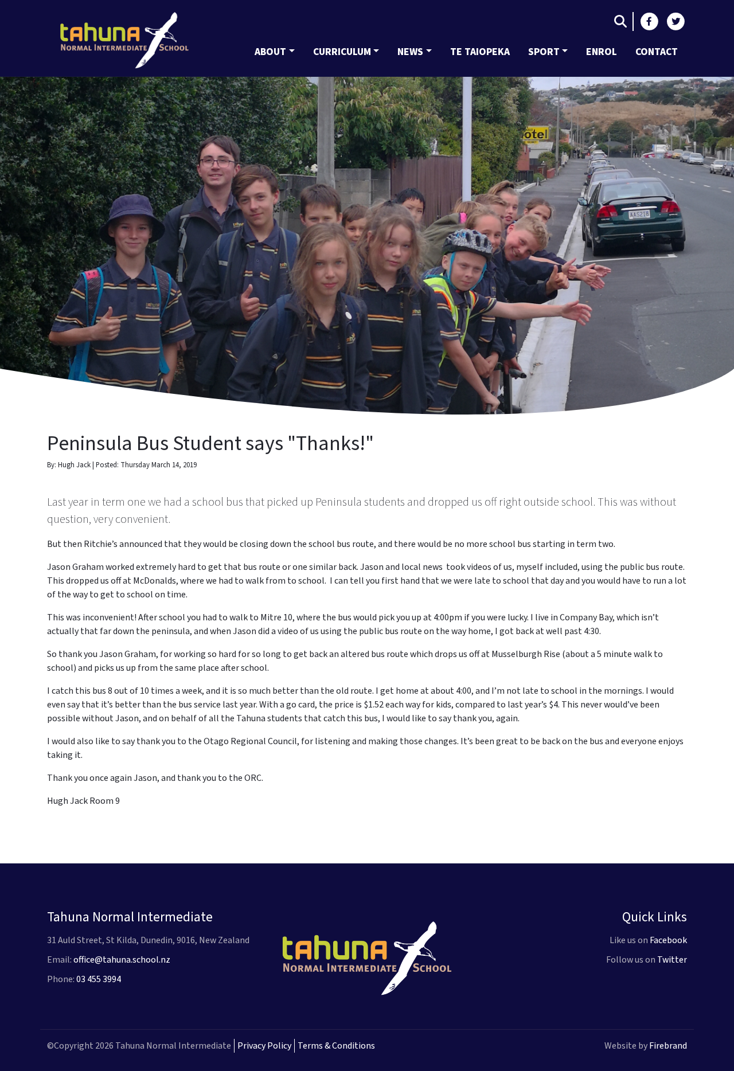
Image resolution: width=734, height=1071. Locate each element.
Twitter (672, 959)
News (410, 52)
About (270, 52)
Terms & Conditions (336, 1045)
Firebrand (668, 1045)
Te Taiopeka (480, 52)
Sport (544, 52)
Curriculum (342, 52)
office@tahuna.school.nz (121, 959)
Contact (656, 52)
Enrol (601, 52)
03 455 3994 (98, 979)
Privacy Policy (264, 1045)
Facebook (668, 940)
